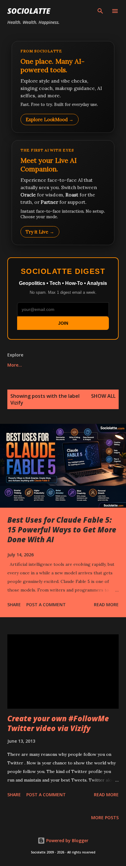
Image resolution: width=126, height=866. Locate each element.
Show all (103, 396)
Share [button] (14, 604)
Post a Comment (46, 604)
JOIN (63, 323)
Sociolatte (28, 11)
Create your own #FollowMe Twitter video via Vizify (58, 723)
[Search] (100, 11)
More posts (105, 817)
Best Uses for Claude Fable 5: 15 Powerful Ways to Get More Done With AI (61, 529)
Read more (106, 604)
